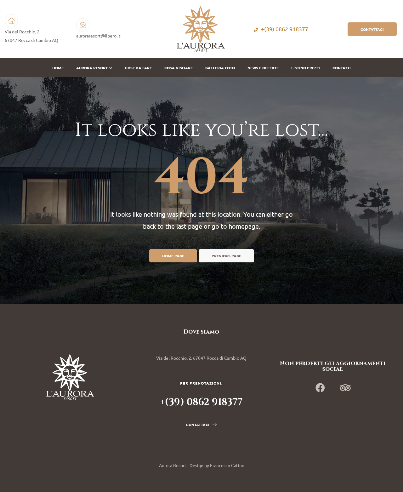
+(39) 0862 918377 (284, 29)
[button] (372, 29)
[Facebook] (320, 387)
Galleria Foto (220, 67)
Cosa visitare (178, 67)
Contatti (341, 67)
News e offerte (263, 67)
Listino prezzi (305, 67)
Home (58, 67)
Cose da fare (138, 67)
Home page (173, 255)
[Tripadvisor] (345, 387)
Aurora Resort (92, 67)
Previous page (226, 255)
